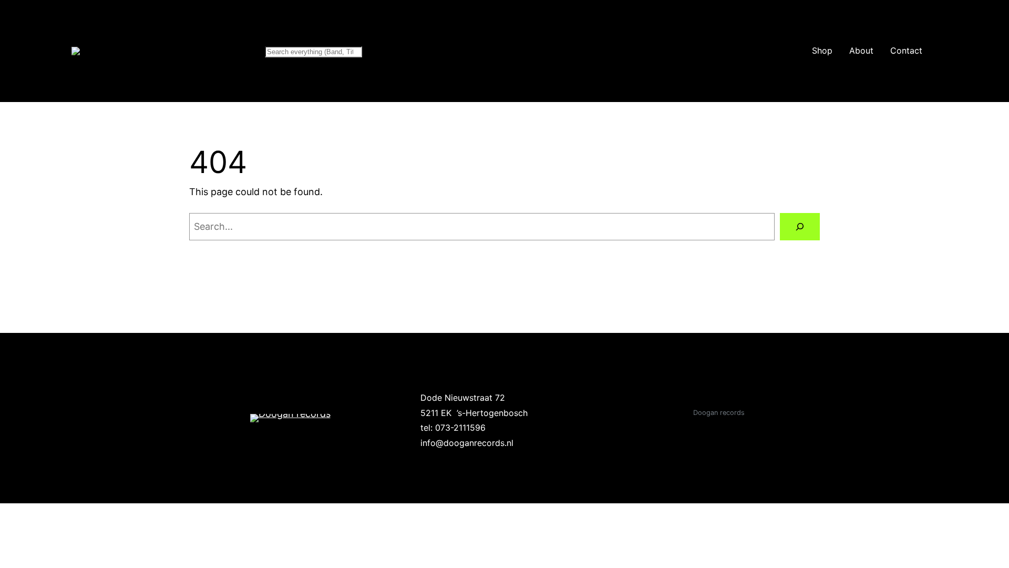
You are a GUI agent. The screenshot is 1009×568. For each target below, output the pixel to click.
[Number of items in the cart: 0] (968, 51)
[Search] (800, 226)
